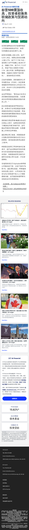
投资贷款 (14, 427)
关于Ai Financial (6, 489)
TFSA (16, 382)
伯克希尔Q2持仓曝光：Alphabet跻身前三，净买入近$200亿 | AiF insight (14, 281)
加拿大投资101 (6, 486)
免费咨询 (14, 398)
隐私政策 (5, 495)
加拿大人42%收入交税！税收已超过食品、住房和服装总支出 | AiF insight (14, 341)
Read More (4, 229)
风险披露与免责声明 (7, 501)
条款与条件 (5, 498)
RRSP (20, 382)
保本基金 (24, 380)
